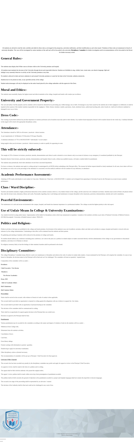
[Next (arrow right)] (2, 441)
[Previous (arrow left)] (0, 441)
